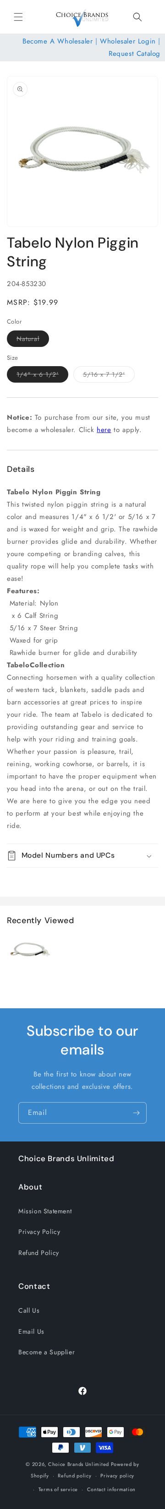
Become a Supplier (46, 1352)
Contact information (111, 1489)
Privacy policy (117, 1475)
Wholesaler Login (128, 41)
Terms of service (58, 1489)
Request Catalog (134, 54)
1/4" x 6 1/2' (42, 376)
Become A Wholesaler (57, 41)
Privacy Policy (39, 1231)
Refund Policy (38, 1252)
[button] (18, 17)
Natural (32, 340)
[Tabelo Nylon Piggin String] (30, 971)
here (104, 430)
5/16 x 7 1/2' (109, 376)
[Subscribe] (136, 1113)
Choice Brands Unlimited (78, 1464)
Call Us (28, 1310)
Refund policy (74, 1475)
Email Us (31, 1331)
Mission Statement (45, 1211)
